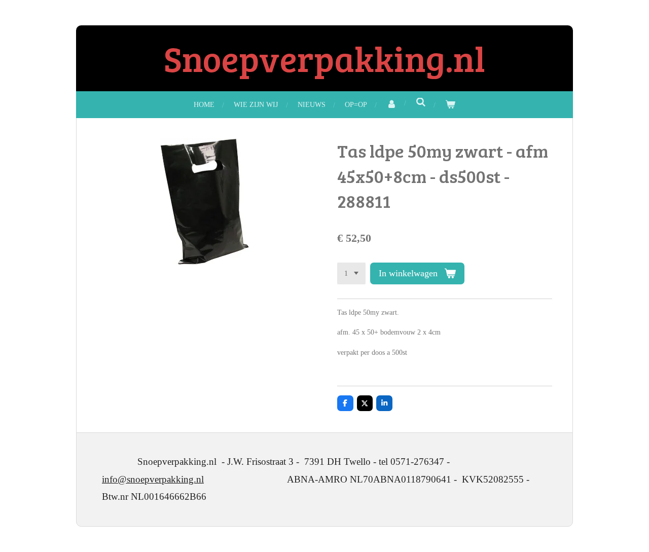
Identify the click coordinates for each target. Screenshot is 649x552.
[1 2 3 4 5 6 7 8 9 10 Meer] (351, 274)
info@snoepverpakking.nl (153, 479)
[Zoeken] (420, 103)
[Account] (391, 104)
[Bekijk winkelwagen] (450, 104)
